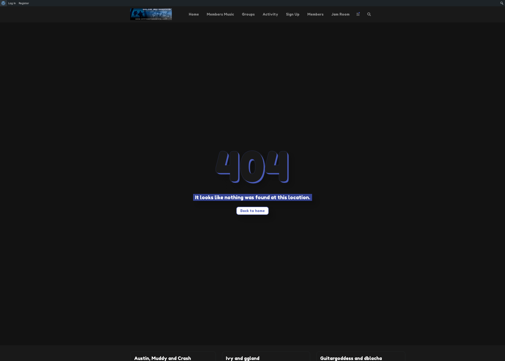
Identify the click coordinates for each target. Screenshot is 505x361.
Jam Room (340, 14)
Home (194, 14)
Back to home (252, 211)
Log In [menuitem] (12, 3)
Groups (248, 14)
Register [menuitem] (24, 3)
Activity (270, 14)
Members (315, 14)
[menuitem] (3, 3)
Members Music (220, 14)
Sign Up (292, 14)
